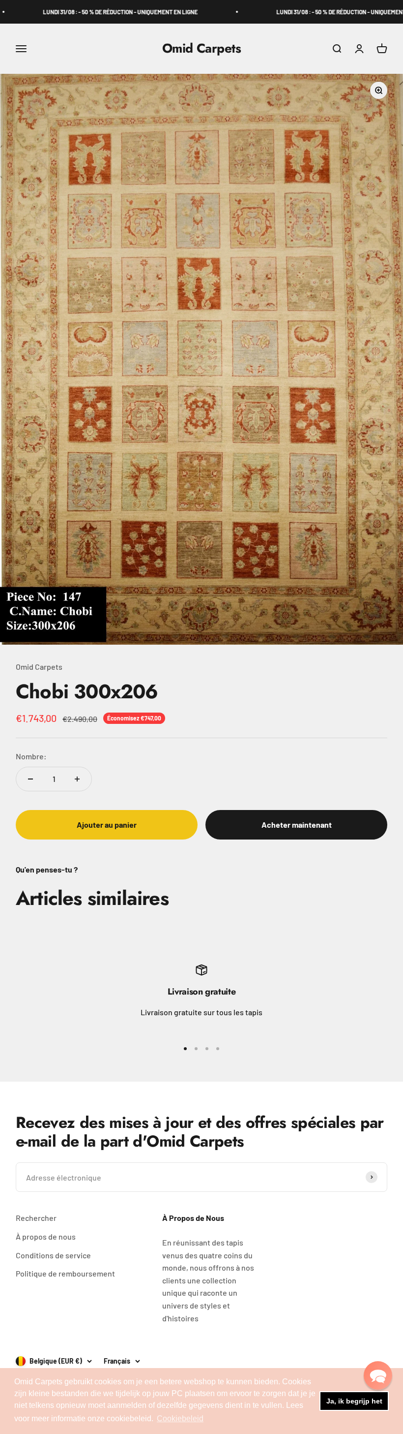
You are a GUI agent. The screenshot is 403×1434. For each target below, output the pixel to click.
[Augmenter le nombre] (77, 779)
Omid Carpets (39, 666)
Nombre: (31, 756)
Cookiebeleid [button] (180, 1418)
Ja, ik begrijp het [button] (354, 1401)
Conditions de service (53, 1255)
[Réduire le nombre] (30, 779)
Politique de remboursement (65, 1273)
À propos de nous (46, 1236)
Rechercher (36, 1217)
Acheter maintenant (296, 824)
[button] (378, 1375)
